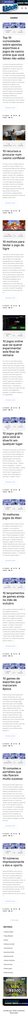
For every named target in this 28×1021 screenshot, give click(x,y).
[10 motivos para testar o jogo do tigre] (14, 226)
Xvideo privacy (8, 972)
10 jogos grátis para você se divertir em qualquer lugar (13, 439)
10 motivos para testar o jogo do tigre (13, 245)
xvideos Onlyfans (9, 960)
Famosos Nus (8, 964)
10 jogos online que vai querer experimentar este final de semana (13, 348)
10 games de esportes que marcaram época (12, 684)
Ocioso (6, 940)
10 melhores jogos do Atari (12, 516)
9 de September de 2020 (8, 427)
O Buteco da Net (9, 944)
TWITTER (15, 115)
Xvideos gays (8, 968)
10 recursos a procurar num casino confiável (14, 154)
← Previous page (14, 920)
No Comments (20, 31)
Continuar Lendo (10, 107)
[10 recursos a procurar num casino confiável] (14, 133)
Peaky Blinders (8, 936)
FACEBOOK (6, 115)
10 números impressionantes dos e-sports (13, 862)
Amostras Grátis (9, 952)
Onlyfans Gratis (9, 956)
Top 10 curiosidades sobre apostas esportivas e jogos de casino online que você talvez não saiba (14, 48)
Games (14, 32)
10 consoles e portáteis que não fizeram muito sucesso (13, 774)
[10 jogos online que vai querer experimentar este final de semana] (14, 323)
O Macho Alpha (8, 932)
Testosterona (8, 948)
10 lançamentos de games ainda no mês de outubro (13, 598)
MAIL (11, 117)
